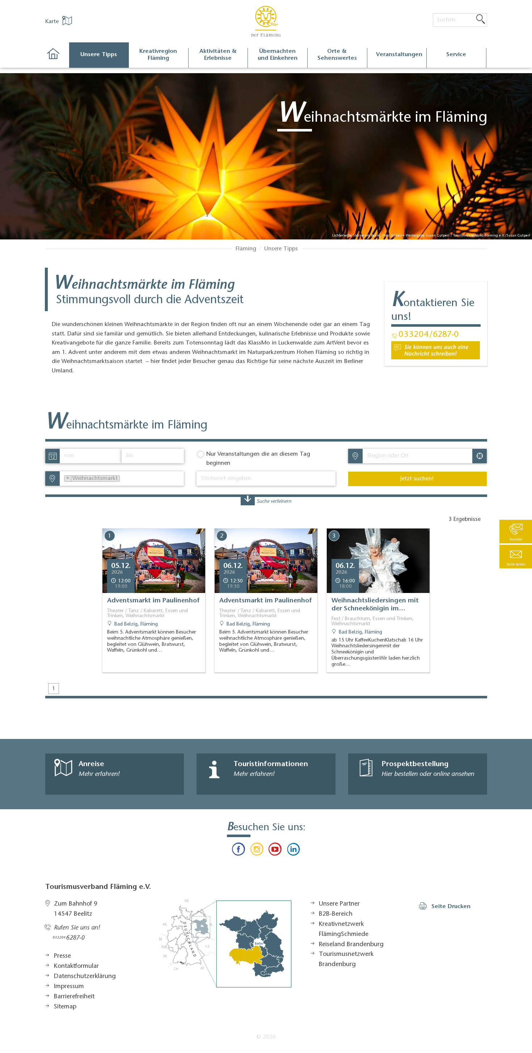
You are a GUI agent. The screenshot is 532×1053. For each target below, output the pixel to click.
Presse (62, 956)
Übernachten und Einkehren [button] (277, 55)
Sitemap (65, 1007)
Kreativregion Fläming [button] (158, 55)
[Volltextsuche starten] (480, 19)
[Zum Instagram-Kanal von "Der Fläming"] (257, 850)
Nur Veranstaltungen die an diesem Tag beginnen (258, 459)
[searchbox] (401, 456)
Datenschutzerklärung (85, 976)
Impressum (69, 986)
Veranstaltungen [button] (399, 55)
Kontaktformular (76, 966)
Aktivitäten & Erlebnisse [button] (218, 55)
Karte (52, 22)
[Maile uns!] (435, 350)
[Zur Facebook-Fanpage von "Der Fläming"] (238, 850)
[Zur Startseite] (57, 58)
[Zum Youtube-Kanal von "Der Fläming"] (275, 850)
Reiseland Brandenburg (351, 944)
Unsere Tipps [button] (98, 55)
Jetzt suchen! (417, 479)
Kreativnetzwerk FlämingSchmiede (343, 929)
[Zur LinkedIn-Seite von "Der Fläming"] (293, 850)
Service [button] (456, 55)
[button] (515, 556)
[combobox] (417, 456)
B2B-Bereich (335, 914)
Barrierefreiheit (74, 997)
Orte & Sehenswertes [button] (337, 55)
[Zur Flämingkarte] (225, 943)
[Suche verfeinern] (248, 500)
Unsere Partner (339, 904)
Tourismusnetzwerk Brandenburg (346, 959)
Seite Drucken (450, 907)
